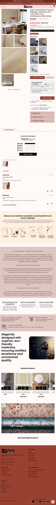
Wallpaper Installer (32, 460)
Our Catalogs (31, 455)
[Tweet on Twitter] (12, 89)
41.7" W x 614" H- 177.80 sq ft (37, 77)
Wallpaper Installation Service (39, 3)
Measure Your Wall (32, 453)
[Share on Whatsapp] (17, 89)
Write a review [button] (28, 154)
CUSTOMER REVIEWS (8, 130)
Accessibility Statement (33, 477)
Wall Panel (3, 471)
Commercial (31, 459)
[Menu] (2, 6)
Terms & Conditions (6, 486)
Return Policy (4, 492)
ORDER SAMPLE (50, 77)
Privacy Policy (4, 485)
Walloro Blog (31, 457)
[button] (53, 6)
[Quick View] (25, 388)
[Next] (54, 386)
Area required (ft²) (37, 82)
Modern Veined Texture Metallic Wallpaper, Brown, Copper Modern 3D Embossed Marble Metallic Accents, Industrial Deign (39, 392)
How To (30, 452)
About (2, 483)
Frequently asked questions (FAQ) (36, 470)
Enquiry (33, 102)
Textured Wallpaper (6, 470)
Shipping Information (33, 471)
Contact (3, 490)
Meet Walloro (4, 473)
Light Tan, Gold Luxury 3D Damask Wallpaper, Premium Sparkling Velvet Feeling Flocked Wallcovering (21, 392)
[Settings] (50, 6)
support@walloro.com (10, 461)
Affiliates (3, 488)
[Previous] (2, 386)
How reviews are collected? (9, 205)
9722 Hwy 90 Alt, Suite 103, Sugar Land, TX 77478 (13, 455)
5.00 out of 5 (32, 139)
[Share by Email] (19, 89)
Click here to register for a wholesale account (42, 30)
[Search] (4, 6)
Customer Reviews (32, 475)
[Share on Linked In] (16, 89)
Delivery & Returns (47, 101)
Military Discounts (32, 473)
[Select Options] (21, 388)
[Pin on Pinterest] (14, 89)
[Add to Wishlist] (17, 388)
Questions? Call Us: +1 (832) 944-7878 (14, 3)
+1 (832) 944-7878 (9, 459)
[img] (6, 175)
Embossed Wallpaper (6, 475)
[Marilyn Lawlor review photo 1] (6, 185)
